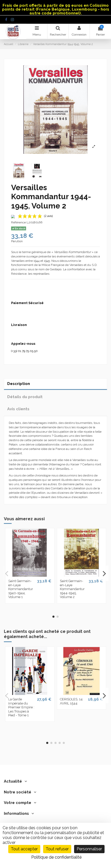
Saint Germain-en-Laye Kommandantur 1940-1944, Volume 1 (20, 589)
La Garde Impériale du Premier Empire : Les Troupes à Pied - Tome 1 (21, 707)
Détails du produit (25, 397)
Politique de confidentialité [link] (56, 857)
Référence (18, 222)
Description (18, 383)
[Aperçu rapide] (30, 575)
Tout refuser (57, 848)
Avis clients (18, 409)
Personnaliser (89, 848)
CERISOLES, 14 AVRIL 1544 (71, 701)
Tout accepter (24, 848)
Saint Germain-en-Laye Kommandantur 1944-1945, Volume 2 (72, 589)
